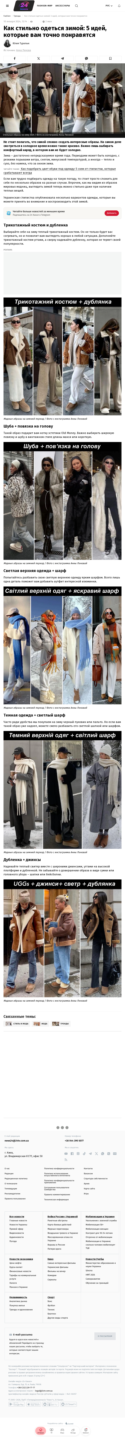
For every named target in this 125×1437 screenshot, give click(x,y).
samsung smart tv (68, 1404)
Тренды (17, 16)
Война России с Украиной (63, 1216)
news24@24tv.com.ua (17, 1140)
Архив (86, 1184)
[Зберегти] (110, 58)
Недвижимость (18, 1297)
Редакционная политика (16, 1179)
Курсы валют (15, 1267)
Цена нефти (15, 1263)
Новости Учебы (95, 1259)
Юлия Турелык (21, 43)
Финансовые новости (20, 1271)
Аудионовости (16, 1237)
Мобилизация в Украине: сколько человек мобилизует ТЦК (100, 1244)
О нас (7, 1169)
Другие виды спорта (58, 1318)
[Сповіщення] (119, 6)
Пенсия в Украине (18, 1287)
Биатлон (52, 1313)
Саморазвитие (93, 1279)
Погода (13, 1241)
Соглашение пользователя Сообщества (56, 1189)
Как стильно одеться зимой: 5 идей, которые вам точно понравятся (56, 16)
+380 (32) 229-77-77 (26, 1387)
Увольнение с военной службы (101, 1220)
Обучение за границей (97, 1283)
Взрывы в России (56, 1244)
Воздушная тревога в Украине (63, 1233)
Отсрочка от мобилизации (99, 1237)
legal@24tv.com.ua (43, 1391)
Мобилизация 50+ (94, 1224)
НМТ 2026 (90, 1274)
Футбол (51, 1305)
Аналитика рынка (18, 1301)
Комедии (52, 1275)
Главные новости (18, 1220)
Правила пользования (15, 1199)
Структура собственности (95, 1179)
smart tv (50, 1404)
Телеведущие (11, 1189)
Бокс (50, 1301)
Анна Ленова (23, 50)
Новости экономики (21, 1259)
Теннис (51, 1309)
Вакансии (88, 1174)
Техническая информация (56, 1200)
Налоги (13, 1283)
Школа (89, 1270)
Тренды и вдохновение (21, 1309)
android (16, 1404)
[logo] (24, 6)
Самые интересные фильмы (62, 1263)
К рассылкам (105, 1336)
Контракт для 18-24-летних (99, 1233)
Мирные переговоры (58, 1229)
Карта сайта (89, 1189)
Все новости (16, 1216)
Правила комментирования (57, 1195)
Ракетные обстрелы (57, 1220)
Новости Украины (18, 1224)
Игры (86, 1194)
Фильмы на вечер (56, 1271)
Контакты (88, 1169)
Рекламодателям (12, 1194)
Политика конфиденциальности (59, 1169)
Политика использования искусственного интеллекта (57, 1175)
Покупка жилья (17, 1305)
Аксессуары (62, 5)
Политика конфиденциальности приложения (59, 1182)
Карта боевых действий (59, 1224)
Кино (51, 1259)
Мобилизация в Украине (100, 1216)
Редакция (9, 1174)
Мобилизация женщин (97, 1229)
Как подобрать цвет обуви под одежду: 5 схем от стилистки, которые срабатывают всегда (60, 170)
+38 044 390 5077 (74, 1140)
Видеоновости (16, 1233)
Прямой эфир (16, 1229)
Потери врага (54, 1249)
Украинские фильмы (58, 1267)
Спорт (51, 1297)
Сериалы (52, 1279)
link (66, 1153)
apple (33, 1404)
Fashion (7, 16)
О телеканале (11, 1184)
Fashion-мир (44, 5)
